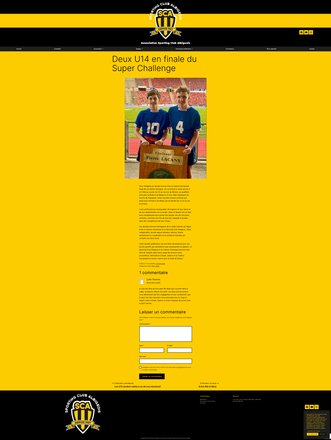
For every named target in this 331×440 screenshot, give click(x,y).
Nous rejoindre (271, 49)
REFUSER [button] (322, 434)
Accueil (18, 49)
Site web (142, 356)
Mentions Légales (186, 438)
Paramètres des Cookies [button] (313, 431)
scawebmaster (160, 264)
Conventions (230, 49)
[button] (98, 49)
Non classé (155, 266)
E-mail (170, 345)
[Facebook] (301, 32)
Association (98, 49)
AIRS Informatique (176, 438)
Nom (141, 345)
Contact (312, 49)
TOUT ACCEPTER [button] (312, 434)
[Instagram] (311, 32)
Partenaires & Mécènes (183, 49)
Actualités (57, 49)
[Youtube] (306, 32)
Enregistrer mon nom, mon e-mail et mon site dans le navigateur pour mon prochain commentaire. (166, 368)
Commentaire (145, 324)
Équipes (138, 49)
